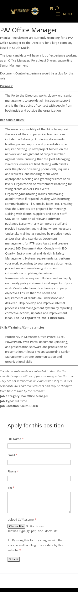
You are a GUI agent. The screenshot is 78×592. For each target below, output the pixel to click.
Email (12, 455)
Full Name (15, 439)
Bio (11, 488)
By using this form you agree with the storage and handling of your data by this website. (35, 545)
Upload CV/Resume (21, 519)
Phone (13, 471)
